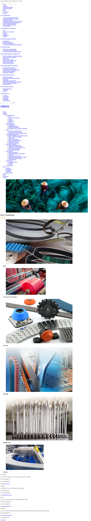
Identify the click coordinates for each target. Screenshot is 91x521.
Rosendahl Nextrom (7, 88)
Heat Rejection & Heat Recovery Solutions (12, 81)
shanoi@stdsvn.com (6, 506)
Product (4, 7)
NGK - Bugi (6, 58)
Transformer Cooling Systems (9, 80)
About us (5, 6)
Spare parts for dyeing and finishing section (12, 51)
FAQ (4, 10)
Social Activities (6, 100)
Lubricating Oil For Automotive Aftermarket (12, 44)
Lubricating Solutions (7, 18)
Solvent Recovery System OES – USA (11, 70)
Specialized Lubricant (7, 42)
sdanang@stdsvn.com (7, 495)
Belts (4, 30)
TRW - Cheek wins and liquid (9, 57)
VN (13, 102)
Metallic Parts (6, 35)
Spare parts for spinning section (9, 49)
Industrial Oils (6, 41)
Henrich (5, 91)
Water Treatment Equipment (9, 71)
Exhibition (5, 95)
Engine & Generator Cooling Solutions (11, 78)
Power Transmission (7, 17)
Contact (4, 13)
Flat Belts (5, 34)
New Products (6, 96)
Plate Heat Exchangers (8, 77)
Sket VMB (5, 90)
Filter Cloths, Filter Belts (8, 72)
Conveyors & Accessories (8, 31)
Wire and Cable (6, 24)
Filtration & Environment (8, 22)
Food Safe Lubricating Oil (8, 43)
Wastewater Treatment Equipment (10, 69)
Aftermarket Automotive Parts (9, 21)
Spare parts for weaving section (9, 50)
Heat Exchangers (6, 23)
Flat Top (5, 33)
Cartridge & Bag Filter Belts (9, 67)
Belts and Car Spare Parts (8, 63)
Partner (4, 9)
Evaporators (5, 79)
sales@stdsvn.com (6, 483)
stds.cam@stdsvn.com (7, 515)
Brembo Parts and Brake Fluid (9, 60)
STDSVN (5, 106)
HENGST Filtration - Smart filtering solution (12, 56)
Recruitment (5, 12)
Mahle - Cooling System (8, 59)
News (4, 8)
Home (4, 4)
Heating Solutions (7, 84)
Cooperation (5, 99)
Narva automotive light (8, 62)
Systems (5, 36)
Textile (4, 20)
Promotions (5, 98)
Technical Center (6, 26)
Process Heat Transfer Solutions (10, 83)
